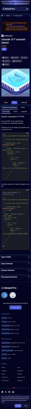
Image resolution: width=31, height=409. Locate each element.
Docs (18, 367)
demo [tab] (6, 102)
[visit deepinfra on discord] (13, 392)
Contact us (4, 377)
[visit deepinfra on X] (6, 392)
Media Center (21, 377)
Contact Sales (15, 307)
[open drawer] (27, 9)
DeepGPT (20, 380)
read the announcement (21, 3)
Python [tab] (15, 111)
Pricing (3, 367)
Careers (19, 374)
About (3, 374)
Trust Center (5, 380)
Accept (18, 406)
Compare (4, 371)
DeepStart (20, 371)
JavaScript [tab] (24, 111)
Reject (26, 406)
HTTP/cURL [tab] (5, 111)
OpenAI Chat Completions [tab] (9, 107)
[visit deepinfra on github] (9, 392)
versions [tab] (24, 102)
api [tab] (14, 102)
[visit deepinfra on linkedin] (2, 392)
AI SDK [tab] (23, 107)
